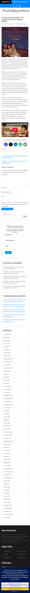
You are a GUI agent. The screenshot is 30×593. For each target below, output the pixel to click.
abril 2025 (6, 383)
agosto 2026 (7, 334)
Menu (28, 11)
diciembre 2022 (8, 468)
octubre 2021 (7, 511)
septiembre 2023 (8, 441)
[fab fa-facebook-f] (10, 6)
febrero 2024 (7, 426)
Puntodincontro (7, 304)
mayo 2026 (7, 343)
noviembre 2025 (8, 362)
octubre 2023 (7, 438)
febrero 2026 (7, 352)
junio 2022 (7, 487)
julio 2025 (6, 374)
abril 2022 (6, 493)
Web (3, 196)
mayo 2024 (7, 416)
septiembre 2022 (8, 477)
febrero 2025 (7, 389)
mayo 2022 (7, 490)
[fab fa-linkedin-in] (16, 6)
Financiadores (7, 557)
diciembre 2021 (8, 505)
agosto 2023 (7, 444)
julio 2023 (6, 447)
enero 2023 (7, 465)
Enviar (8, 252)
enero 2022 (7, 502)
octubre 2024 (7, 401)
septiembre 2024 (8, 404)
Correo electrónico (7, 192)
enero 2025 (7, 392)
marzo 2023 (7, 459)
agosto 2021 (7, 517)
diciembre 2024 (8, 395)
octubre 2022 (7, 474)
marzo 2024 (7, 423)
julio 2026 (6, 337)
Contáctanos (7, 551)
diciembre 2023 (8, 432)
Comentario (5, 174)
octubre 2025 (7, 365)
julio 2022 (6, 484)
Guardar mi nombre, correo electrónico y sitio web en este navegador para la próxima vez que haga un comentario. (15, 204)
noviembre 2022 (8, 471)
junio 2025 (7, 377)
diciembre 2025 (8, 359)
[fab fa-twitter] (13, 6)
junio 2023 (7, 450)
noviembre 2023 (8, 435)
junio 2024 (7, 413)
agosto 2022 (7, 481)
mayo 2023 (7, 453)
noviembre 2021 (8, 508)
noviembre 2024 (8, 398)
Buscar (5, 213)
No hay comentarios (21, 24)
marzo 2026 (7, 349)
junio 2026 (7, 340)
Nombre (4, 187)
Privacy (6, 554)
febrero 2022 (7, 499)
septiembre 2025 (8, 368)
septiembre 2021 (8, 514)
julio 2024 (6, 410)
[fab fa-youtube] (19, 6)
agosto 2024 (7, 407)
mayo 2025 (7, 380)
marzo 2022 (7, 496)
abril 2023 (6, 456)
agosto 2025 (7, 371)
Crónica (3, 24)
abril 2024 (6, 420)
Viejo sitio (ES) (21, 557)
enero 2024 (7, 429)
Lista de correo (21, 551)
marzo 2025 (7, 386)
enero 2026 (7, 355)
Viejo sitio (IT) (21, 554)
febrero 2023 (7, 462)
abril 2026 (6, 346)
